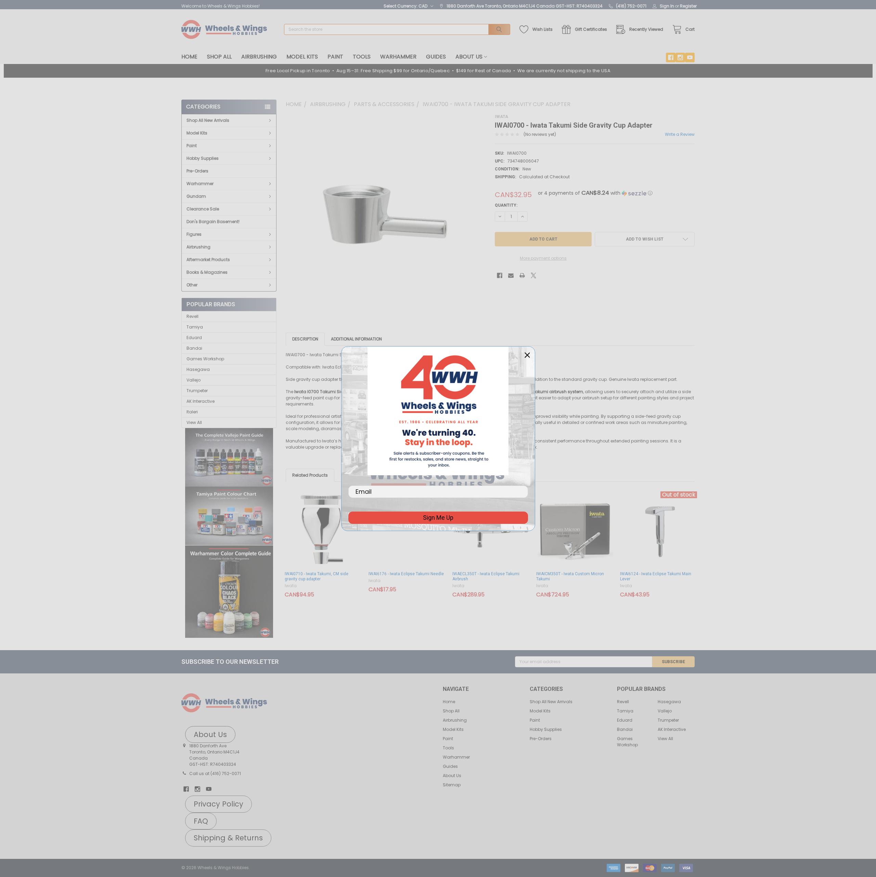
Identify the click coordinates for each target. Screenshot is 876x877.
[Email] (511, 275)
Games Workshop (205, 359)
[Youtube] (690, 57)
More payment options (543, 258)
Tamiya (194, 327)
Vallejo (193, 380)
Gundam (196, 196)
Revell (192, 316)
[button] (229, 457)
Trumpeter (197, 391)
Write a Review (680, 134)
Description (305, 339)
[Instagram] (680, 57)
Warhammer (398, 57)
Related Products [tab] (310, 475)
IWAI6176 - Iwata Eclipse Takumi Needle (406, 573)
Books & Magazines (207, 272)
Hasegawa (198, 369)
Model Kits (302, 57)
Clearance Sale (202, 209)
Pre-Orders (197, 171)
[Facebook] (670, 57)
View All (194, 422)
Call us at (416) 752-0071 (215, 773)
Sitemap (452, 785)
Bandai (194, 348)
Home (189, 57)
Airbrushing (259, 57)
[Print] (522, 275)
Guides (436, 57)
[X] (533, 275)
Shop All (219, 57)
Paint (335, 57)
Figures (194, 234)
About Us (468, 57)
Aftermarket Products (208, 259)
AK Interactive (200, 401)
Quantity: (506, 205)
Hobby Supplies (202, 158)
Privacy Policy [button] (218, 804)
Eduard (194, 337)
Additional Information (356, 339)
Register (688, 6)
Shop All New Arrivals (207, 120)
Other (191, 285)
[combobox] (397, 29)
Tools (362, 57)
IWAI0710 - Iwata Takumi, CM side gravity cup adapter (316, 576)
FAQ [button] (201, 821)
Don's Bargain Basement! (213, 221)
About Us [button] (210, 734)
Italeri (192, 412)
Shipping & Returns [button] (228, 838)
